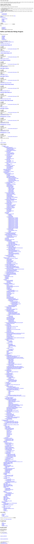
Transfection (7, 278)
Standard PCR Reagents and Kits (16, 303)
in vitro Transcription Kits (10, 210)
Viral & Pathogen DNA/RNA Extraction (12, 263)
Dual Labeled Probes (10, 186)
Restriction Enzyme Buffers (12, 321)
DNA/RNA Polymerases (10, 311)
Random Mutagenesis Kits (10, 237)
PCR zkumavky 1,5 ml (8, 445)
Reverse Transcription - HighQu (9, 165)
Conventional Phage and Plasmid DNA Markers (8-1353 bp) (15, 357)
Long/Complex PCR (9, 155)
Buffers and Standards (8, 418)
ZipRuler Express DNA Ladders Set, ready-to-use (13, 355)
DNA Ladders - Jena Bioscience (11, 177)
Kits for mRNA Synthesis (12, 243)
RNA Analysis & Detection (10, 249)
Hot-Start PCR (9, 157)
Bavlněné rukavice (7, 482)
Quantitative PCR (9, 288)
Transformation (9, 328)
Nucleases (10, 231)
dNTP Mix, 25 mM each (12, 377)
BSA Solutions (7, 383)
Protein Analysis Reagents (8, 416)
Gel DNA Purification (10, 261)
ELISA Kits (5, 509)
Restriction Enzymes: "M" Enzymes (13, 226)
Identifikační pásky (7, 470)
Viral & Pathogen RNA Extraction (11, 262)
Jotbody (5, 279)
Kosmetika (3, 502)
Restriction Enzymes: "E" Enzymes (13, 217)
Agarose (8, 372)
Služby (3, 522)
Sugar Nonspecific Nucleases (11, 318)
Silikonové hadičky (6, 486)
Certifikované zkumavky (8, 448)
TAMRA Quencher (11, 189)
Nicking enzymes (9, 308)
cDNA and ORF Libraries (10, 414)
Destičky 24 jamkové (8, 495)
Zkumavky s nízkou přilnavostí (9, 443)
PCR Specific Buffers (15, 304)
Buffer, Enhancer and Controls (11, 176)
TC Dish (5, 476)
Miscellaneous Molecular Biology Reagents (12, 410)
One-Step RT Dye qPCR (10, 152)
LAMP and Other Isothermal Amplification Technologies (14, 407)
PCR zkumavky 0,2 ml (8, 442)
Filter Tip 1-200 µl (9, 431)
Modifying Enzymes (11, 320)
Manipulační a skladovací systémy (8, 462)
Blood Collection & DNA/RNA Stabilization (13, 266)
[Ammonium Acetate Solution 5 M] (5, 43)
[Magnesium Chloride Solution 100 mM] (5, 82)
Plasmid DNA (9, 412)
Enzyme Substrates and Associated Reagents (13, 389)
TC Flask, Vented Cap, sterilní (9, 475)
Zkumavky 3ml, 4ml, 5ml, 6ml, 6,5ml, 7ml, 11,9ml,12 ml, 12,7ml (13, 461)
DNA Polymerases (11, 229)
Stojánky (5, 423)
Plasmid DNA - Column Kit (10, 207)
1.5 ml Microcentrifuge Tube (10, 450)
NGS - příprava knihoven (7, 169)
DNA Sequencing (9, 413)
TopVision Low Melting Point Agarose (14, 387)
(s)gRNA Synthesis (11, 246)
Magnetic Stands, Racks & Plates (11, 272)
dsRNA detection (11, 252)
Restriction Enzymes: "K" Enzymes (13, 223)
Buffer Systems (7, 275)
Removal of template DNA (10, 336)
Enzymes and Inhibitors (10, 319)
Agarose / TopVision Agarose (11, 386)
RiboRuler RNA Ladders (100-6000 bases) (12, 371)
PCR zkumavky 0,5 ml (8, 446)
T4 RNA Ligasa (11, 316)
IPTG (9, 394)
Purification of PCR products (11, 291)
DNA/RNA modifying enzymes (9, 309)
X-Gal (9, 390)
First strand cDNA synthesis (10, 293)
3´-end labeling (11, 342)
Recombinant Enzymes (10, 213)
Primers (8, 284)
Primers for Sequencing (10, 379)
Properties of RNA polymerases (13, 312)
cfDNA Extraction (9, 259)
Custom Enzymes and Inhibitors (11, 415)
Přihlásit (15, 517)
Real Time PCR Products (13, 301)
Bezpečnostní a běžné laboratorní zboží (9, 468)
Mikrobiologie (5, 464)
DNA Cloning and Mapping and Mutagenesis (13, 411)
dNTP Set (10, 378)
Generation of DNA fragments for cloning (12, 326)
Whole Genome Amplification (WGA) (12, 201)
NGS (4, 505)
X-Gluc (10, 393)
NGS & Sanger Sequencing (9, 268)
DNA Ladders (9, 161)
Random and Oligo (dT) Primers (11, 194)
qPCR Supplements (9, 195)
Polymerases (8, 174)
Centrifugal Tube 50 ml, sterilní (11, 454)
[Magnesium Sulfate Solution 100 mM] (5, 98)
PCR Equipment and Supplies (11, 298)
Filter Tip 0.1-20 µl (9, 433)
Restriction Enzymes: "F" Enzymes (13, 225)
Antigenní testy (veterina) (7, 507)
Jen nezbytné (5, 4)
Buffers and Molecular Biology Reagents (10, 234)
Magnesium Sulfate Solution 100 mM (6, 100)
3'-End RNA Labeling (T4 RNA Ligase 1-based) (13, 244)
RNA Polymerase (9, 209)
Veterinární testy (7, 170)
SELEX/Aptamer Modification (13, 250)
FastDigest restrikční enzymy (11, 323)
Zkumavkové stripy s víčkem (7, 438)
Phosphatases (10, 215)
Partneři (3, 524)
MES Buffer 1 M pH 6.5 (4, 108)
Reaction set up (9, 331)
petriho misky (5, 496)
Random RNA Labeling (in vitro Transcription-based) (16, 247)
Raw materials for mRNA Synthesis (13, 241)
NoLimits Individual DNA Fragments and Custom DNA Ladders (15, 367)
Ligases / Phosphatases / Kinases (13, 230)
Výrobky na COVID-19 (5, 516)
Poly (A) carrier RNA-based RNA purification (15, 251)
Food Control (7, 238)
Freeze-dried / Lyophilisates (10, 193)
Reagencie (3, 145)
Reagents (6, 385)
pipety (4, 487)
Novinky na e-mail (2, 517)
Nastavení (2, 4)
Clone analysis (9, 330)
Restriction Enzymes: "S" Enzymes (13, 221)
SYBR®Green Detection (10, 196)
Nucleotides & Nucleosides (9, 255)
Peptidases (10, 214)
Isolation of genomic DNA (12, 400)
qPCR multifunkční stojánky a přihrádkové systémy (12, 424)
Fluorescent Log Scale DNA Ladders (13, 178)
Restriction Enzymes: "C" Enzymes (13, 218)
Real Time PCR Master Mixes (16, 302)
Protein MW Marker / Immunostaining (10, 232)
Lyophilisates (8, 183)
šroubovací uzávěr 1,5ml (10, 451)
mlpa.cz (15, 15)
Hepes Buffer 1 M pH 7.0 (4, 68)
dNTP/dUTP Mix (9, 375)
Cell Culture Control (11, 365)
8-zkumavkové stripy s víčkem (9, 440)
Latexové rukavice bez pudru (11, 479)
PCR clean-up (10, 402)
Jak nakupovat (4, 21)
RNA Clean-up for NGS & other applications (13, 271)
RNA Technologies (8, 240)
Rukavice (5, 478)
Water (7, 163)
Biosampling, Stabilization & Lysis (10, 264)
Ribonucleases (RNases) (10, 317)
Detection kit (8, 353)
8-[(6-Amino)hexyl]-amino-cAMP (9, 239)
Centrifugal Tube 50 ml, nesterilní (11, 455)
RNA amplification (9, 334)
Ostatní (6, 396)
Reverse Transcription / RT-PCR (9, 192)
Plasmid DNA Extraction (10, 260)
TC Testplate (5, 473)
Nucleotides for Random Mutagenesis (12, 236)
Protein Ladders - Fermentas (9, 398)
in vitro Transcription (8, 208)
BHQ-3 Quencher (11, 190)
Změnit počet (2, 64)
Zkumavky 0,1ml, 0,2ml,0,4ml (9, 459)
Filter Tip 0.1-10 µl (9, 434)
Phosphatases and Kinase (10, 310)
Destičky (5, 491)
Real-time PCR (9, 294)
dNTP (8, 354)
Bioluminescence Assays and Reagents (12, 417)
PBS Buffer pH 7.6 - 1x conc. (5, 132)
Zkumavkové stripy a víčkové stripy (8, 420)
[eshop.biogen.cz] (2, 17)
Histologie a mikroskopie (7, 465)
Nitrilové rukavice (7, 480)
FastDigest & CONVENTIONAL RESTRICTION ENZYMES (13, 322)
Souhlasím (9, 4)
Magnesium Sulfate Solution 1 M (6, 92)
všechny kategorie (2, 142)
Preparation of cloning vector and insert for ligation (13, 329)
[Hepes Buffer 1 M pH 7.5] (4, 74)
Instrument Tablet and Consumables (11, 274)
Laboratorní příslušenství (10, 397)
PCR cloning (8, 296)
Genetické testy (6, 510)
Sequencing (8, 295)
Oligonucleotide (9, 340)
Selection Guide (9, 325)
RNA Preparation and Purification (11, 408)
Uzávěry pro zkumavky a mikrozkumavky (10, 460)
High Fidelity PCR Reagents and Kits (13, 299)
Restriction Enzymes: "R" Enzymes (13, 222)
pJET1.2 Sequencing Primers (12, 381)
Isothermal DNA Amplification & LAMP (10, 199)
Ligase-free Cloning (9, 235)
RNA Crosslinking (11, 254)
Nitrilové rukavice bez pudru (10, 481)
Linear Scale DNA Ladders (12, 179)
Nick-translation (11, 344)
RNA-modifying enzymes (12, 248)
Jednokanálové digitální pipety (9, 489)
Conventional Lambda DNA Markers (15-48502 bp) (14, 364)
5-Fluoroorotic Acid (11, 391)
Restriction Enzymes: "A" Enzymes (13, 220)
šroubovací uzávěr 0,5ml (10, 457)
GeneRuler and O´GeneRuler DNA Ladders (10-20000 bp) (15, 366)
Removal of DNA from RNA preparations (14, 405)
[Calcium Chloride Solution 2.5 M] (5, 51)
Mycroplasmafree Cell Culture (9, 276)
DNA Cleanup (7, 212)
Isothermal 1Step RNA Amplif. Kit (11, 150)
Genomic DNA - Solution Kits (11, 205)
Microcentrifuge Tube (8, 449)
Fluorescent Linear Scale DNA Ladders (14, 180)
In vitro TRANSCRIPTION (9, 332)
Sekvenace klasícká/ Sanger (7, 506)
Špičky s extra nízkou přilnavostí (9, 428)
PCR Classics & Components (9, 173)
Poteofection (7, 277)
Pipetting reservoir (7, 490)
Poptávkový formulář (5, 525)
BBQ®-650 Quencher (11, 188)
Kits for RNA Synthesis (12, 242)
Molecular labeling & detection (9, 339)
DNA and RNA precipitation (12, 406)
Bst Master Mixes (9, 202)
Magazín (3, 19)
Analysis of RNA (9, 335)
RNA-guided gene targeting (10, 245)
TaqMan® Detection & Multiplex (11, 184)
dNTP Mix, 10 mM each (10, 374)
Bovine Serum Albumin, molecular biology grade (13, 384)
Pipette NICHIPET (7, 488)
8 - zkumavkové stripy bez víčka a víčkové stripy (11, 421)
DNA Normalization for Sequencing (11, 270)
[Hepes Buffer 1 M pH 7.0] (4, 66)
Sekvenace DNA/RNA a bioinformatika (7, 504)
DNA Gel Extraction (9, 409)
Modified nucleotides (9, 352)
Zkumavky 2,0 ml (7, 444)
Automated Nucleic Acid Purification (10, 273)
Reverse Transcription (10, 285)
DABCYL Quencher (11, 363)
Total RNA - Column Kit (10, 206)
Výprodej (3, 515)
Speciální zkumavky (8, 452)
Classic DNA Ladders (11, 181)
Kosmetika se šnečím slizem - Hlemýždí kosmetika (10, 503)
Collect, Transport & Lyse (10, 265)
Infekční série (8, 281)
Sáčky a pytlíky (6, 483)
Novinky (3, 20)
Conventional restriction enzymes (9, 306)
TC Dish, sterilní (7, 477)
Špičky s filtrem (7, 426)
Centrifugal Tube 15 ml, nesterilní (11, 456)
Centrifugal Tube (7, 453)
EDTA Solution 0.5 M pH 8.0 (5, 60)
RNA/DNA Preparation (8, 203)
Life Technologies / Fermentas (8, 283)
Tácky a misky (6, 499)
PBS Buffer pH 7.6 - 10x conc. (5, 116)
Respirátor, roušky (7, 471)
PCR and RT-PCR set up (10, 297)
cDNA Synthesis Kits (10, 166)
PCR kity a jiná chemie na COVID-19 (9, 171)
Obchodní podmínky (4, 18)
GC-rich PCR (9, 292)
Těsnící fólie (5, 441)
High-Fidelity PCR (9, 156)
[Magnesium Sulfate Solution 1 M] (5, 90)
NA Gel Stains (9, 160)
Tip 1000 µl (8, 436)
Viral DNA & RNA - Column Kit (11, 204)
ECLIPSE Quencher (11, 191)
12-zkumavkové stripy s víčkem (9, 439)
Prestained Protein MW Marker (11, 233)
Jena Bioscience (6, 172)
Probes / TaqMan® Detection (11, 198)
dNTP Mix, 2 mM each (10, 376)
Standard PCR (9, 289)
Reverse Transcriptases (10, 168)
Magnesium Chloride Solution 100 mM (7, 84)
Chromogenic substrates (10, 350)
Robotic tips (6, 437)
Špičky (5, 425)
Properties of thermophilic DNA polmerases (14, 314)
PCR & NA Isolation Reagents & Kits (10, 162)
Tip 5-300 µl (8, 430)
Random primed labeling (12, 345)
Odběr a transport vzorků (7, 498)
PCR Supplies (10, 300)
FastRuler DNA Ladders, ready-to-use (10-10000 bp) (14, 368)
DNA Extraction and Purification (11, 399)
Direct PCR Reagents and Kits (13, 305)
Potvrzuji (1, 12)
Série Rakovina (9, 282)
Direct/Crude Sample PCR (10, 158)
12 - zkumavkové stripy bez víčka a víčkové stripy (11, 422)
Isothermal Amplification (8, 147)
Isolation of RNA (11, 403)
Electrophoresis (7, 159)
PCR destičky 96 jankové (10, 493)
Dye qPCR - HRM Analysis (10, 153)
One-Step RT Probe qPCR (10, 154)
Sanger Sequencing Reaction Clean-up (12, 269)
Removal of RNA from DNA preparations (14, 401)
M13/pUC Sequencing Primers (13, 380)
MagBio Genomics (6, 257)
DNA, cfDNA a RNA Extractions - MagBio (11, 258)
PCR (9, 346)
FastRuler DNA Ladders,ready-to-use (12, 356)
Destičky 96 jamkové (8, 492)
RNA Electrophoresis (8, 370)
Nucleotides (8, 164)
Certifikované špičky (8, 427)
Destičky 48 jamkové (8, 494)
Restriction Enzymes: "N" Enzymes (13, 224)
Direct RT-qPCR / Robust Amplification (12, 197)
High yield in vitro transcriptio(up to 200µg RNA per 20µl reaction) (16, 333)
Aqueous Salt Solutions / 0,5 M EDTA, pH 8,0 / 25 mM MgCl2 (15, 388)
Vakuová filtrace (7, 472)
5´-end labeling (11, 341)
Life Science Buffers (9, 419)
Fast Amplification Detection (10, 149)
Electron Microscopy (4, 501)
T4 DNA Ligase (11, 315)
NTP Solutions (9, 211)
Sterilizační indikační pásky (8, 469)
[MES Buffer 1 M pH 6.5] (3, 106)
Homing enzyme (9, 307)
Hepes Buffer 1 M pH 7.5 (4, 76)
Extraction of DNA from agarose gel (13, 404)
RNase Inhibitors (9, 167)
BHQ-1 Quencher (11, 187)
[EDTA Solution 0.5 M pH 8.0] (4, 58)
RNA (8, 348)
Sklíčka (6, 467)
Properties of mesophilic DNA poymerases (14, 313)
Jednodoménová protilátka (8, 280)
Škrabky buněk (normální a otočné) (8, 485)
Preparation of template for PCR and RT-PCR (13, 286)
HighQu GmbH (6, 146)
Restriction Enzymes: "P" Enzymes (13, 228)
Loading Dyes (9, 369)
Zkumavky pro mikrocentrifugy (9, 447)
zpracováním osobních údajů (7, 519)
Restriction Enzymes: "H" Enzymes (13, 227)
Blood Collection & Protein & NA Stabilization (13, 267)
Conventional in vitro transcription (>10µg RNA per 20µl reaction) (15, 337)
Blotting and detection (10, 338)
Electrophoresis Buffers (10, 373)
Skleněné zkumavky (8, 458)
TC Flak (5, 474)
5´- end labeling (11, 347)
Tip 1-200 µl (8, 435)
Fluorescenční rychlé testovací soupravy (9, 508)
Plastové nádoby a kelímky (7, 484)
